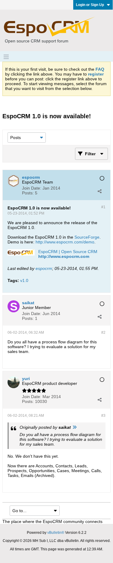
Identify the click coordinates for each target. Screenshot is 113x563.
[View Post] (74, 427)
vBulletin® (55, 533)
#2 (103, 332)
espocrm (44, 268)
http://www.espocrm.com (63, 256)
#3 (103, 415)
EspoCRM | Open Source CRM (67, 251)
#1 (103, 207)
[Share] (99, 191)
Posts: (28, 192)
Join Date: (31, 188)
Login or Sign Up (90, 5)
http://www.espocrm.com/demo (65, 242)
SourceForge (86, 237)
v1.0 (24, 280)
